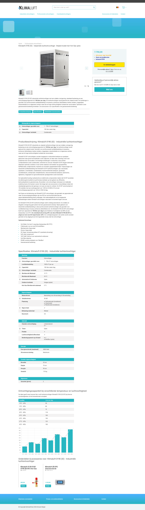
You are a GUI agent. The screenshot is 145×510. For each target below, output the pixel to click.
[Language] (118, 7)
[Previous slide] (21, 68)
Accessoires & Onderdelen (110, 14)
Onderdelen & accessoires (52, 111)
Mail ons (109, 89)
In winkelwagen (109, 65)
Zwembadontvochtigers (64, 14)
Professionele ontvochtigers (45, 14)
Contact (123, 14)
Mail (112, 69)
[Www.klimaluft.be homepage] (27, 7)
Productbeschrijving (25, 111)
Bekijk (23, 486)
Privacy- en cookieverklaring (54, 499)
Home (20, 43)
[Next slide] (86, 68)
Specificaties (38, 111)
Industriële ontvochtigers (27, 14)
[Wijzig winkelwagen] (124, 7)
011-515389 (109, 71)
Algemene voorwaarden (25, 499)
